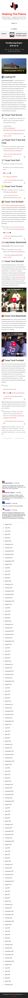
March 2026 (8, 541)
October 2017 (8, 878)
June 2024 (8, 611)
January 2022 (8, 707)
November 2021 (9, 714)
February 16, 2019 (7, 156)
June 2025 (7, 571)
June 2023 (7, 651)
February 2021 (9, 744)
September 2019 (9, 801)
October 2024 (9, 597)
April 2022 (7, 697)
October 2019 (8, 798)
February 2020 (9, 784)
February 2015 (9, 984)
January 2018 (8, 868)
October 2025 (8, 557)
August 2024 (8, 604)
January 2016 (8, 948)
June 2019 (7, 811)
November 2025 (9, 554)
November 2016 (9, 914)
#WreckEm (12, 128)
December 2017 (9, 871)
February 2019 (9, 824)
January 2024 (8, 627)
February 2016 (9, 944)
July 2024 (7, 607)
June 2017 (7, 891)
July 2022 (7, 687)
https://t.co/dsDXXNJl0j (11, 192)
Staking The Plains (14, 14)
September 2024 (9, 601)
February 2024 (9, 624)
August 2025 (8, 564)
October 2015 (8, 958)
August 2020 (8, 764)
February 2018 (9, 864)
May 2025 (7, 574)
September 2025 (9, 561)
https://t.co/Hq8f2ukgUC (19, 251)
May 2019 (7, 814)
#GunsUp (16, 415)
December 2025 (9, 551)
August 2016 (8, 924)
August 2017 (8, 884)
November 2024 (9, 594)
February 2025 (9, 584)
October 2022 (8, 677)
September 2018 (9, 841)
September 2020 (9, 761)
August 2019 (8, 804)
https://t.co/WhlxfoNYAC (16, 150)
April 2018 (7, 858)
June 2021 (7, 731)
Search (13, 23)
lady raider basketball (10, 426)
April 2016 (7, 938)
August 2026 (8, 524)
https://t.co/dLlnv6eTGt (19, 130)
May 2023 (7, 654)
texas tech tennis (11, 432)
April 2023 (7, 657)
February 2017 (9, 904)
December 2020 (9, 751)
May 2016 (7, 934)
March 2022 (8, 701)
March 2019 (8, 821)
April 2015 (7, 978)
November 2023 (9, 634)
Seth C (16, 68)
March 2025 (8, 581)
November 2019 (9, 794)
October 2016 (8, 918)
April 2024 (7, 617)
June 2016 (7, 931)
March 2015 (8, 981)
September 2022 (9, 681)
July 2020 (7, 768)
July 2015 (7, 968)
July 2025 (7, 567)
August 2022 (8, 684)
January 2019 (8, 828)
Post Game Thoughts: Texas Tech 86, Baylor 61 (9, 438)
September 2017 (9, 881)
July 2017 (7, 888)
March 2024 (8, 621)
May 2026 (7, 534)
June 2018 (7, 851)
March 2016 (8, 941)
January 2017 (8, 908)
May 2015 (7, 974)
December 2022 (9, 671)
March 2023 (8, 661)
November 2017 (9, 874)
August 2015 (8, 964)
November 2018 (9, 834)
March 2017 (8, 901)
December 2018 (9, 831)
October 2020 (9, 758)
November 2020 (9, 754)
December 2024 (9, 591)
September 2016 (9, 921)
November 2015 (9, 954)
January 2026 (8, 547)
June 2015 (7, 971)
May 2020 (7, 774)
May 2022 (7, 694)
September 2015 (9, 961)
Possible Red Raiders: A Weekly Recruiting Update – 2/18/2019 (20, 438)
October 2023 (8, 637)
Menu (15, 29)
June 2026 (7, 531)
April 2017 (7, 898)
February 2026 (9, 544)
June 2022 (7, 691)
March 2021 (8, 741)
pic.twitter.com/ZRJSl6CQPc (9, 417)
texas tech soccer (17, 430)
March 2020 (8, 781)
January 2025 (8, 587)
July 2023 (7, 647)
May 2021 (7, 734)
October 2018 (8, 838)
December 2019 (9, 791)
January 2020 (8, 788)
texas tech (18, 426)
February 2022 (9, 704)
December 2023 (9, 631)
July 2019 (7, 808)
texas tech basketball (13, 428)
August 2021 (8, 724)
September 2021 (9, 721)
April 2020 (7, 778)
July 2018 (7, 848)
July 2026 (7, 527)
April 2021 (7, 737)
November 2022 (9, 674)
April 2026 (7, 537)
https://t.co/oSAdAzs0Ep (19, 229)
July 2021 (7, 727)
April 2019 (7, 818)
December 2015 (9, 951)
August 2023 (8, 644)
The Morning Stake (8, 65)
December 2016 (9, 911)
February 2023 (9, 664)
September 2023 (9, 641)
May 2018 (7, 854)
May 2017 (7, 894)
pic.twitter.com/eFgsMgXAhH (17, 392)
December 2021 (9, 711)
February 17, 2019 (7, 238)
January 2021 (8, 747)
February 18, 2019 (7, 182)
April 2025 (7, 577)
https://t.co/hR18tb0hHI (11, 176)
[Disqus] (14, 459)
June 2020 (7, 771)
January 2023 (8, 667)
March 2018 (8, 861)
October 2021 (8, 717)
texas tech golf (9, 430)
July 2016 (7, 928)
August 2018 (8, 844)
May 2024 (7, 614)
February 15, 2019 (7, 135)
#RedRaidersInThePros (8, 130)
